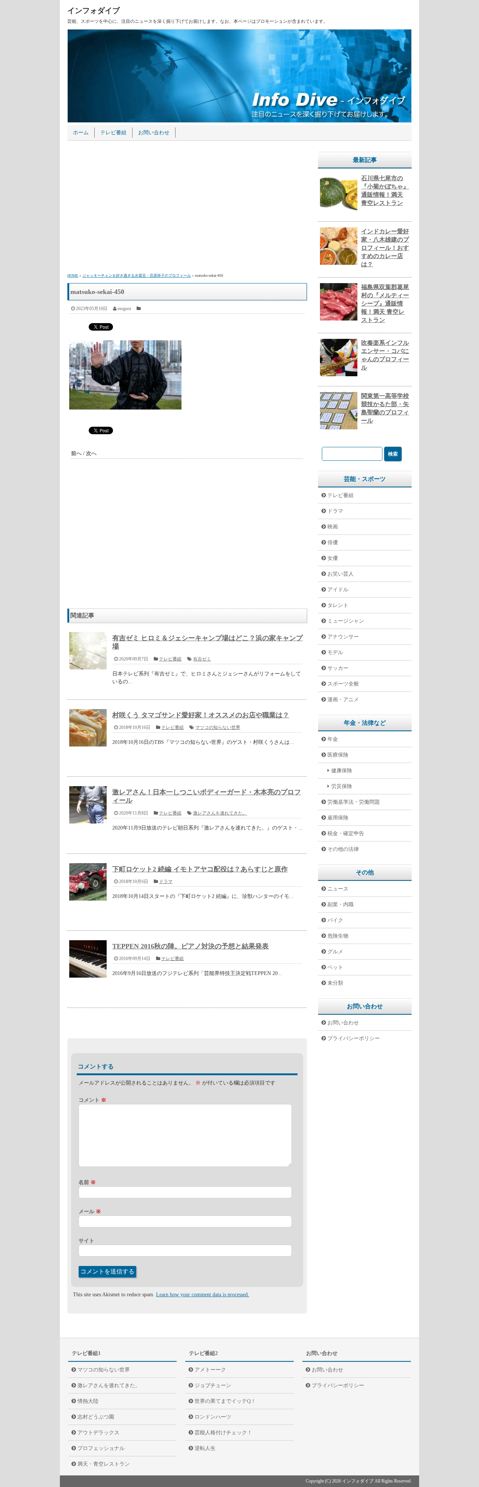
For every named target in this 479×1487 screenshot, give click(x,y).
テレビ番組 (113, 132)
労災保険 (341, 786)
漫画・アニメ (343, 699)
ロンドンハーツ (213, 1417)
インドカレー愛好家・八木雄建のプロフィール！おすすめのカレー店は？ (385, 247)
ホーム (81, 132)
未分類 (335, 983)
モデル (335, 652)
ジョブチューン (213, 1385)
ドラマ (166, 881)
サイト (86, 1241)
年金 (332, 739)
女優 (332, 558)
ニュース (337, 889)
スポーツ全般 (343, 684)
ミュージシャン (345, 621)
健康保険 (341, 770)
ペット (335, 967)
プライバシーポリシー (353, 1038)
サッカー (337, 668)
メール (90, 1211)
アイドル (337, 589)
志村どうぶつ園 (95, 1417)
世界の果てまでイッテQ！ (225, 1401)
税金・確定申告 (345, 833)
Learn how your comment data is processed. (202, 1294)
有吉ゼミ (202, 659)
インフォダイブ (93, 10)
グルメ (335, 951)
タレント (337, 605)
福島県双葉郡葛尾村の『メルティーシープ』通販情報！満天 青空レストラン (385, 303)
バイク (335, 920)
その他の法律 (343, 849)
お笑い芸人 (340, 574)
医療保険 (337, 755)
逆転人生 (205, 1448)
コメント (92, 1100)
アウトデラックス (98, 1432)
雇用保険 (337, 818)
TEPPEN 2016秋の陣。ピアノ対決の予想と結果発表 (190, 946)
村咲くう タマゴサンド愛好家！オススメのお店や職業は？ (200, 715)
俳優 (332, 542)
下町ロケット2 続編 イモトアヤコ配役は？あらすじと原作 (200, 869)
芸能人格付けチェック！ (223, 1432)
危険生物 (337, 936)
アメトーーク (210, 1370)
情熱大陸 (87, 1401)
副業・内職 (340, 904)
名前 (87, 1182)
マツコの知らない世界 (217, 727)
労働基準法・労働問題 (353, 802)
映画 (332, 527)
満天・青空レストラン (103, 1464)
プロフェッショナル (101, 1448)
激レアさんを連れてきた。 (220, 813)
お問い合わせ (154, 132)
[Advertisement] (187, 208)
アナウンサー (343, 637)
